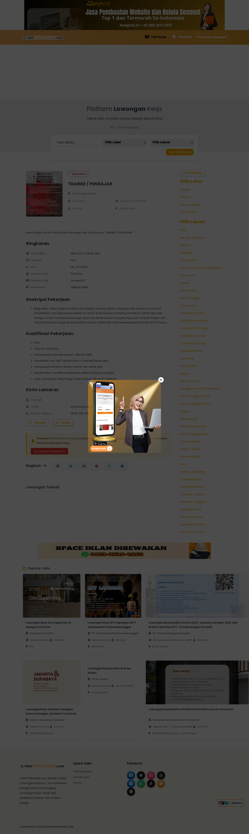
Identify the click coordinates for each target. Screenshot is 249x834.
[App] (124, 452)
